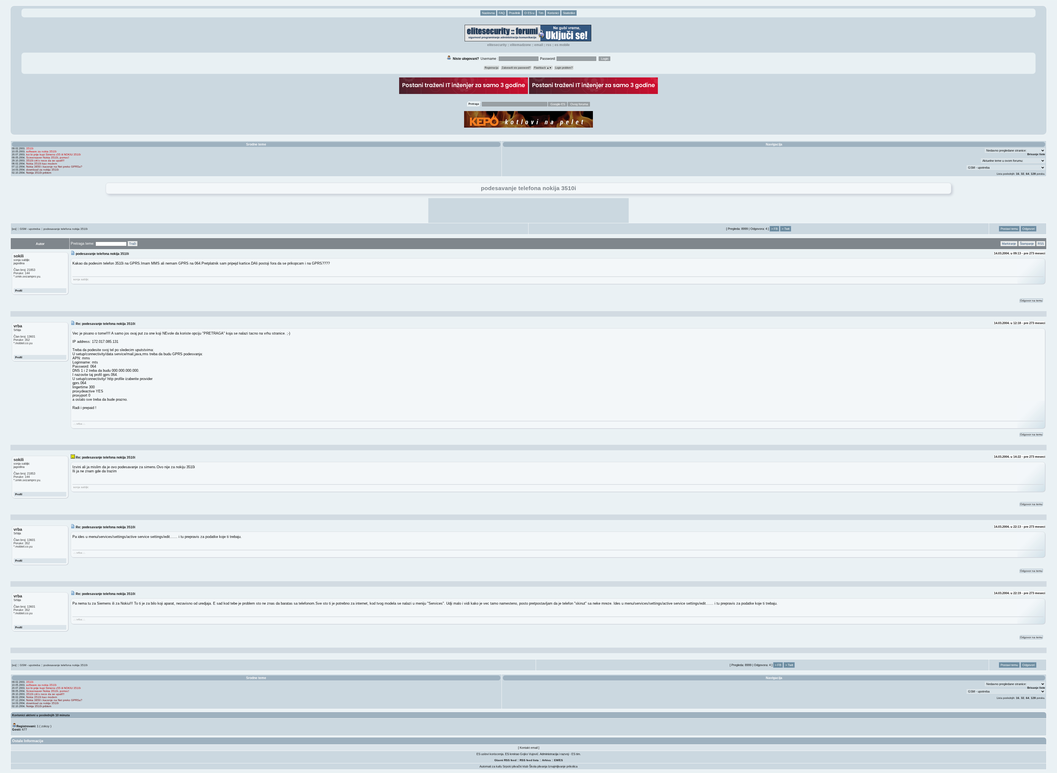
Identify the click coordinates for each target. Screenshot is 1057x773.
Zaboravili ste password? (516, 67)
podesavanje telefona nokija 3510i (65, 228)
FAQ (502, 13)
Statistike (569, 13)
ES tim (575, 754)
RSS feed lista (529, 760)
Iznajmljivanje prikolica (562, 766)
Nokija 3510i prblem (38, 172)
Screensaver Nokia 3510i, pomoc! (47, 157)
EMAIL (538, 45)
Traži (132, 243)
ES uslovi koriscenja (489, 754)
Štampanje (1027, 243)
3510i (29, 148)
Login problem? (564, 67)
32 (1022, 173)
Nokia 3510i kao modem (41, 163)
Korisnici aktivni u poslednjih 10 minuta (41, 715)
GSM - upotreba (30, 228)
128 (1033, 173)
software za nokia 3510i (41, 151)
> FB (774, 228)
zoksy (45, 726)
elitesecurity (497, 45)
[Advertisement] (528, 210)
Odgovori (1028, 228)
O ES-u (529, 13)
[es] (14, 228)
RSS (548, 45)
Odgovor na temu (1031, 300)
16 (1017, 173)
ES (561, 760)
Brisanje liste (1036, 154)
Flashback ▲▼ (543, 67)
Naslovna (488, 13)
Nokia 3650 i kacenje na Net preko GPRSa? (54, 166)
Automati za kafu (491, 766)
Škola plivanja (538, 766)
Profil (18, 290)
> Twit (785, 228)
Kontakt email (529, 747)
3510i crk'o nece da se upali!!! (45, 160)
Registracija (491, 67)
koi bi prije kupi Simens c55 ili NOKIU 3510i (53, 154)
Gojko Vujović (529, 754)
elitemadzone (520, 45)
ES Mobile (562, 45)
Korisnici (553, 13)
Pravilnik (514, 13)
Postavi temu (1009, 228)
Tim (540, 13)
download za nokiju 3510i (42, 169)
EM (556, 760)
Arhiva (546, 760)
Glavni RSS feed (505, 760)
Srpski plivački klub (515, 766)
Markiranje (1009, 243)
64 (1027, 173)
